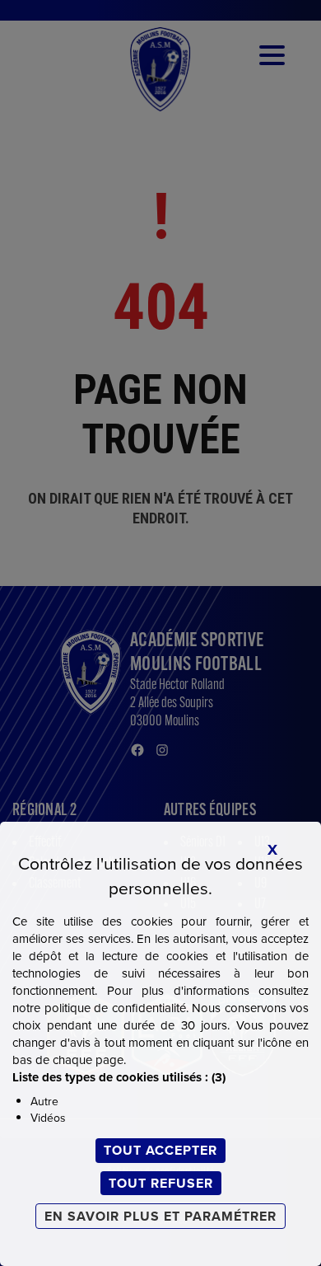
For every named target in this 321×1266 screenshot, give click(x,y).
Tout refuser (161, 1183)
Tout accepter (160, 1150)
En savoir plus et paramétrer (160, 1216)
